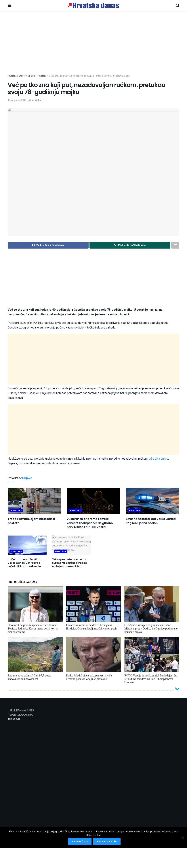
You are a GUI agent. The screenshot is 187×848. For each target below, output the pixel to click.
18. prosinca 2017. (17, 100)
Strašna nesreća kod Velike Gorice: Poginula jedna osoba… (151, 521)
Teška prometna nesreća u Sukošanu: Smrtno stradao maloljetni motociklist (69, 563)
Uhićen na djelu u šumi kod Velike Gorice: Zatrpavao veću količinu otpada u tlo (24, 563)
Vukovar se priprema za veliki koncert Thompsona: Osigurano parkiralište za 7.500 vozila (90, 523)
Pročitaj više (107, 841)
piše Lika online (158, 459)
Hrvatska (35, 100)
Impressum (14, 719)
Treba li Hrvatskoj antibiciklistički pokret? (31, 521)
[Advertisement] (93, 48)
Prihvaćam (80, 841)
